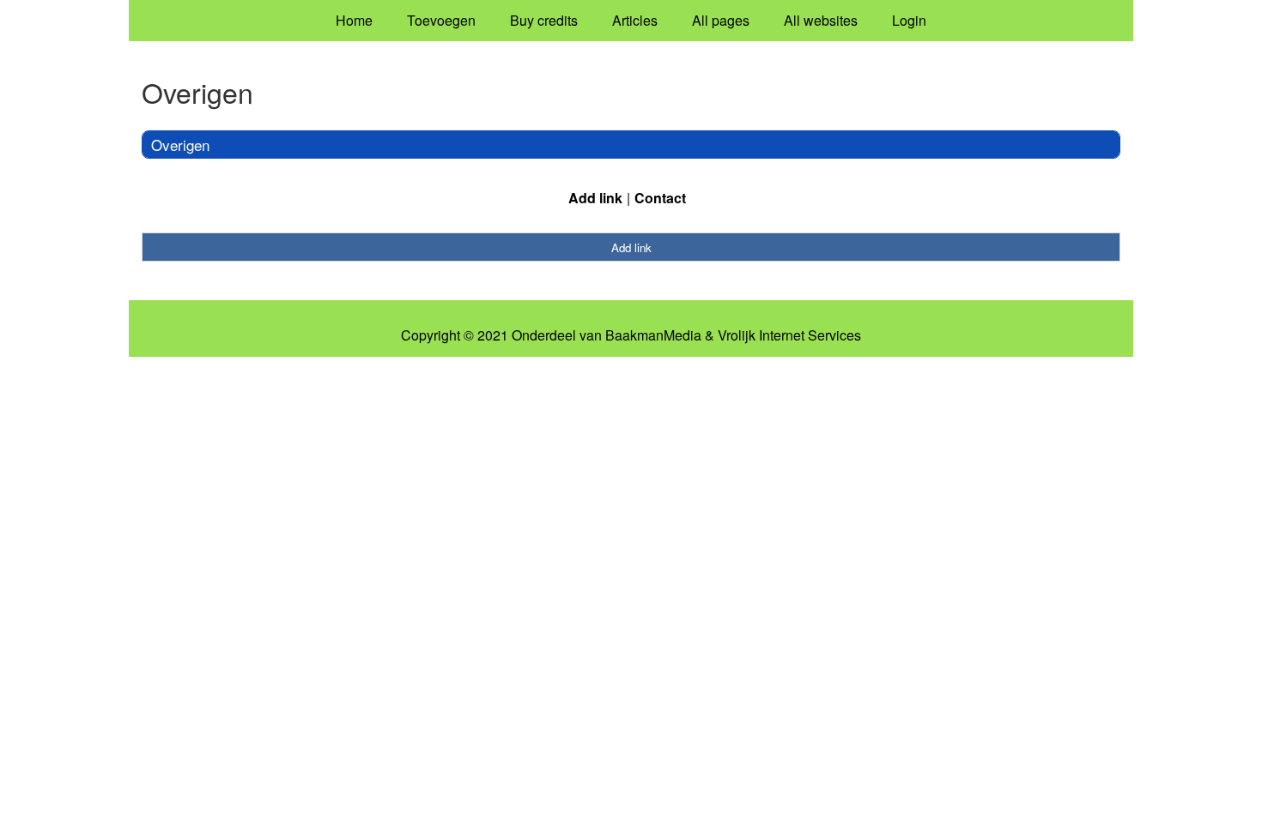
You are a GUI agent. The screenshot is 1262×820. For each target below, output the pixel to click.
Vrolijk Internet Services (789, 335)
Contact (660, 198)
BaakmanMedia (653, 335)
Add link (595, 198)
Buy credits (544, 20)
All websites (821, 20)
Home (354, 20)
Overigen (180, 144)
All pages (720, 20)
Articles (635, 20)
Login (909, 20)
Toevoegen (441, 20)
